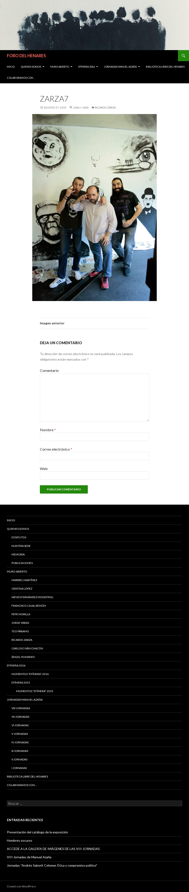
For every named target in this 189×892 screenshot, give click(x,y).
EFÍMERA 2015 (21, 682)
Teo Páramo (20, 631)
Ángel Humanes (23, 657)
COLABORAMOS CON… (21, 77)
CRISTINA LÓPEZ (22, 588)
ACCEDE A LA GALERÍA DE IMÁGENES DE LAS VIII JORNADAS (53, 849)
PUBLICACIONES (22, 563)
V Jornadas (20, 733)
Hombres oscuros (19, 840)
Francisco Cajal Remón (29, 605)
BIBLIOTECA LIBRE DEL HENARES (165, 66)
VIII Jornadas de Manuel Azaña (29, 857)
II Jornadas (19, 759)
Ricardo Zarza (105, 107)
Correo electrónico (56, 449)
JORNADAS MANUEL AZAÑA (120, 66)
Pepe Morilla (21, 614)
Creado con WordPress (21, 886)
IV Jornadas (20, 742)
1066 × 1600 (81, 107)
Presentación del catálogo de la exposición (37, 832)
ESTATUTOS (19, 537)
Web (44, 468)
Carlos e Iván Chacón (27, 648)
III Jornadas (20, 751)
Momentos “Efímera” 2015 (34, 691)
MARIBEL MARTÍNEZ (24, 580)
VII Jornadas (20, 716)
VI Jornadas (20, 725)
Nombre (48, 430)
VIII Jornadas (21, 708)
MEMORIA (18, 554)
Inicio (11, 66)
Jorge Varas (20, 622)
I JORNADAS (19, 768)
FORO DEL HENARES (26, 55)
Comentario (49, 370)
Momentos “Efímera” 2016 (30, 674)
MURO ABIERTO (59, 66)
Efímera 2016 (86, 66)
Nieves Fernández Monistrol (32, 597)
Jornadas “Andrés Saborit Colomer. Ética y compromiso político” (52, 865)
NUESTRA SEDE (21, 546)
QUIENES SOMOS (31, 66)
